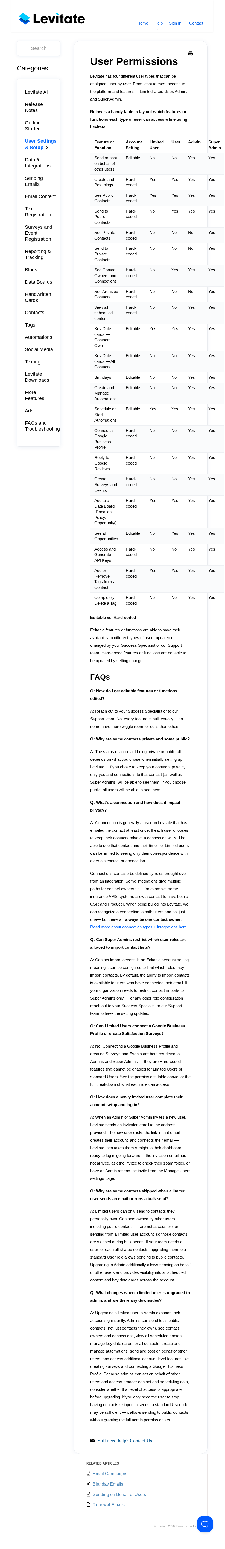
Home (142, 23)
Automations (38, 337)
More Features (34, 395)
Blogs (31, 269)
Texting (32, 362)
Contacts (34, 312)
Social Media (39, 349)
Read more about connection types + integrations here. (139, 927)
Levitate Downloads (37, 377)
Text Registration (38, 211)
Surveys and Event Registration (38, 233)
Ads (29, 410)
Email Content (40, 196)
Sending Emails (34, 181)
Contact (196, 23)
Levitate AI (36, 92)
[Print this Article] (190, 54)
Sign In (175, 23)
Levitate (162, 1526)
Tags (30, 325)
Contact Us (141, 1440)
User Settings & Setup (41, 144)
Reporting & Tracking (38, 254)
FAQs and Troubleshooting (42, 426)
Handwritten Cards (38, 297)
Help (158, 23)
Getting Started (33, 125)
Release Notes (34, 107)
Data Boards (38, 282)
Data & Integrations (38, 163)
